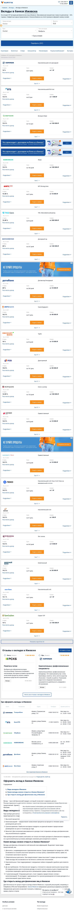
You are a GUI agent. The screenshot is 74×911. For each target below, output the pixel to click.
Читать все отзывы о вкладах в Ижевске (37, 694)
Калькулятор (32, 51)
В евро (23, 51)
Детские (5, 906)
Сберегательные (42, 909)
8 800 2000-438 (53, 743)
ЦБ (59, 2)
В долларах (4, 51)
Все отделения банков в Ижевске (37, 772)
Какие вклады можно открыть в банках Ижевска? (26, 792)
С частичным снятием (9, 909)
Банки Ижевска (33, 887)
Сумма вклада (7, 21)
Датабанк (17, 754)
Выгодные (70, 51)
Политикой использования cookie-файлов (46, 813)
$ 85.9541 (64, 2)
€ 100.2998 (63, 4)
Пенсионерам (43, 51)
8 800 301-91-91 (53, 754)
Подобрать (37, 43)
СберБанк (17, 733)
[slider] (1, 25)
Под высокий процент (57, 51)
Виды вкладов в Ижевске (16, 789)
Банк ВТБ (17, 722)
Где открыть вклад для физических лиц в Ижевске (26, 795)
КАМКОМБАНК (19, 742)
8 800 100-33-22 (53, 766)
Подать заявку (37, 78)
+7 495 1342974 (53, 722)
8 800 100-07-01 (53, 712)
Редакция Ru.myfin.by (43, 777)
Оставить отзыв (65, 650)
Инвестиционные (42, 906)
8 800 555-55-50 (53, 733)
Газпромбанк (18, 712)
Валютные (14, 51)
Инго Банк (17, 766)
